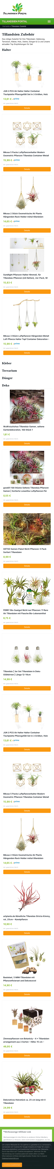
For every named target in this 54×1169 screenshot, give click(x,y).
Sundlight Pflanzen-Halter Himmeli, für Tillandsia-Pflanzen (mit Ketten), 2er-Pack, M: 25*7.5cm (25, 276)
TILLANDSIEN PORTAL (14, 21)
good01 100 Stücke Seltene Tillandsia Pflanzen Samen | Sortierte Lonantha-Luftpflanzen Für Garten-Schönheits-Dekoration (26, 490)
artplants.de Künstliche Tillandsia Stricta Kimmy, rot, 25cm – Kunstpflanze (26, 918)
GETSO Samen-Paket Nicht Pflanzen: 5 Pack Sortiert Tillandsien (24, 550)
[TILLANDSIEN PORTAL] (27, 9)
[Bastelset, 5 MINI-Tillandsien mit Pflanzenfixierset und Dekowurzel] (27, 957)
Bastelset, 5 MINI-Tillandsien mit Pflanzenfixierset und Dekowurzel (19, 979)
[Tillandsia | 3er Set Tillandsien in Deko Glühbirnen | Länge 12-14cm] (27, 651)
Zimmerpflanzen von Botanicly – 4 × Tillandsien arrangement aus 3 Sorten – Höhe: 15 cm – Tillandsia (26, 1040)
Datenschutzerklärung (10, 1158)
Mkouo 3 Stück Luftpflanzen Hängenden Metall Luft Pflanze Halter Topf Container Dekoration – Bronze (26, 338)
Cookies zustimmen (12, 1165)
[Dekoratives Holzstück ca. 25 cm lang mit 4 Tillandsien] (27, 1080)
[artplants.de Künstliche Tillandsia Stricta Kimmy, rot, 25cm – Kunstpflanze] (27, 896)
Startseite (6, 26)
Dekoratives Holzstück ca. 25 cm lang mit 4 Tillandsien (24, 1101)
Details (27, 108)
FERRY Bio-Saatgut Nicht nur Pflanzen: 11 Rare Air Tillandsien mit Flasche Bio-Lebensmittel (25, 612)
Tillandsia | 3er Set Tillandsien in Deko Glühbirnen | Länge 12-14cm (21, 673)
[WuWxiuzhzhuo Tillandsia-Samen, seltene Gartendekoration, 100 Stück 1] (27, 407)
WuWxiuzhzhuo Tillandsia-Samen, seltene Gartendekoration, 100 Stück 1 (23, 428)
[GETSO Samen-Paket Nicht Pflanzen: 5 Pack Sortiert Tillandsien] (27, 529)
